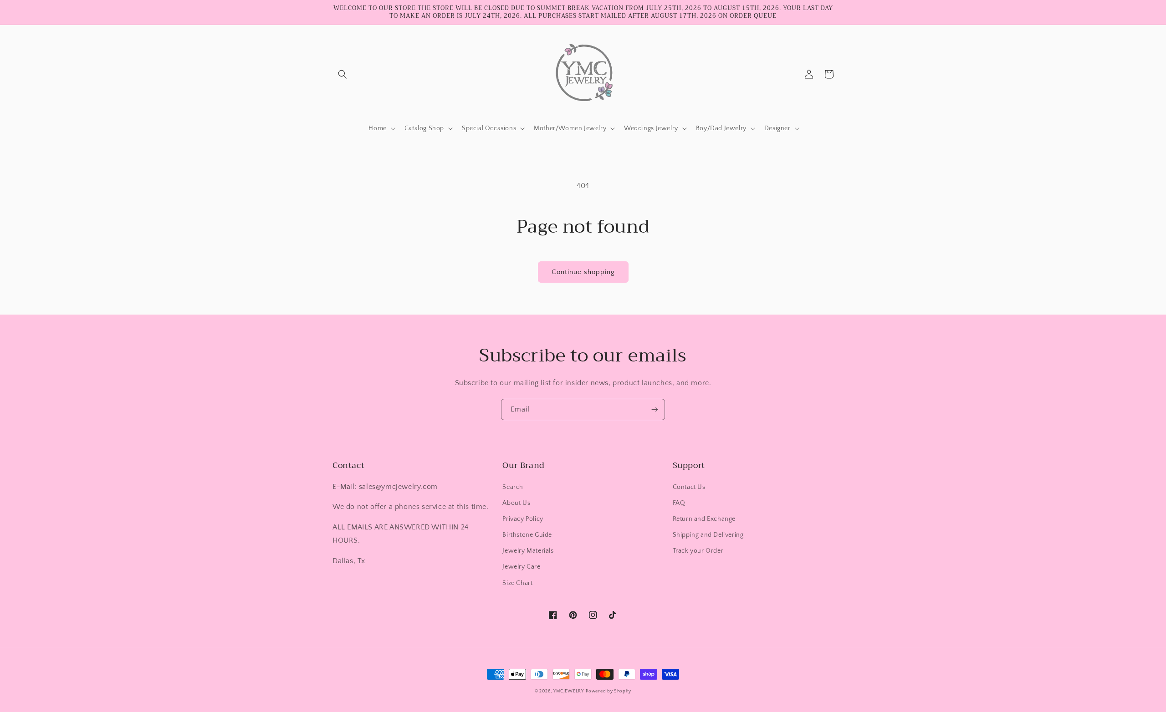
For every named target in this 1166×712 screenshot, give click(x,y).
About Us (516, 503)
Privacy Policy (522, 519)
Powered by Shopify (608, 691)
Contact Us (689, 487)
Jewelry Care (521, 566)
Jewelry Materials (527, 550)
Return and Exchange (704, 519)
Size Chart (517, 583)
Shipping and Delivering (708, 535)
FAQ (679, 503)
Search (512, 487)
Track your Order (698, 550)
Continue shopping (583, 272)
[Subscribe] (654, 409)
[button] (342, 74)
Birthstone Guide (527, 535)
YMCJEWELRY (568, 691)
